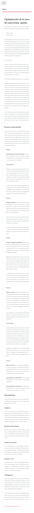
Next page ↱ (17, 506)
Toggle (4, 3)
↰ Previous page (8, 506)
